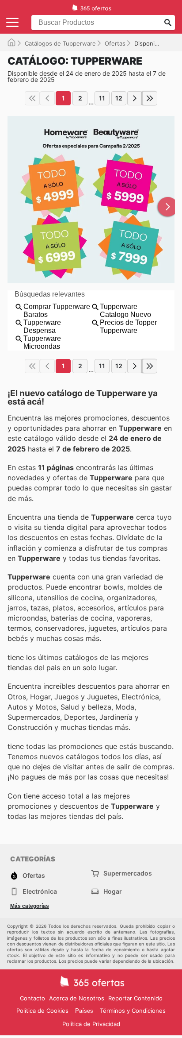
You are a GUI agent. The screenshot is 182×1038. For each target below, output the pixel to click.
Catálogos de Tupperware (60, 43)
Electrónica (40, 891)
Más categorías (29, 906)
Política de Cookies (42, 1010)
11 (102, 98)
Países (84, 1010)
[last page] (149, 98)
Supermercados (127, 873)
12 (118, 98)
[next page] (134, 98)
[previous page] (47, 98)
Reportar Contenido (135, 998)
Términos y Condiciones (133, 1010)
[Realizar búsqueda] (168, 22)
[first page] (32, 98)
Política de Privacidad (91, 1023)
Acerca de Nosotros (76, 998)
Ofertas (115, 43)
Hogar (112, 891)
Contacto (32, 998)
